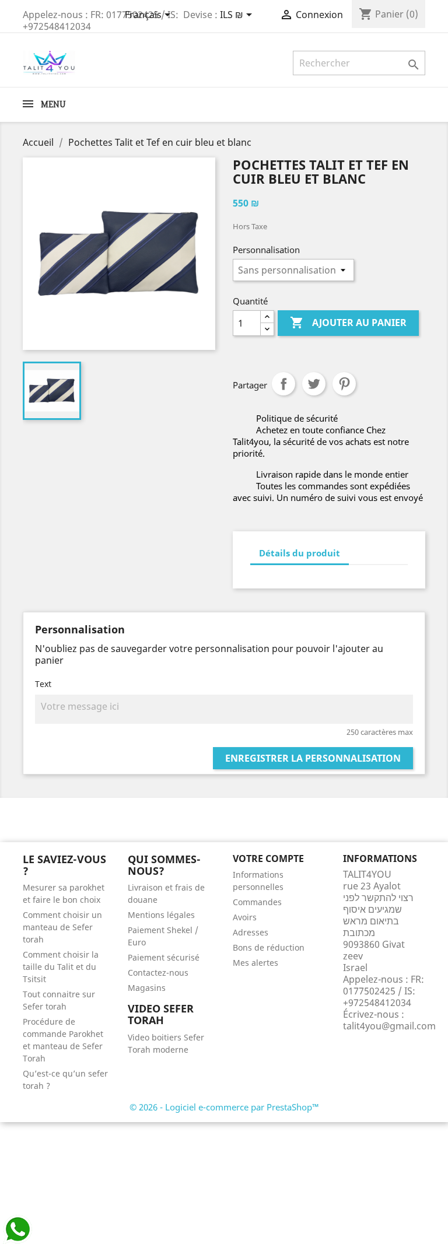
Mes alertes (255, 962)
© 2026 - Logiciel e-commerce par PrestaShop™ (224, 1107)
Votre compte (268, 858)
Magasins (147, 987)
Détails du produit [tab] (299, 553)
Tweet (314, 383)
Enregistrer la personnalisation (313, 758)
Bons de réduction (268, 947)
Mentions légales (161, 914)
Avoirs (245, 917)
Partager (283, 383)
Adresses (250, 932)
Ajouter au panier (348, 323)
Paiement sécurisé (164, 957)
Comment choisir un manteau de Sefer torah (62, 927)
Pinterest (344, 383)
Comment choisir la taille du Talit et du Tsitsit (61, 966)
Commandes (257, 901)
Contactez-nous (158, 972)
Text (43, 683)
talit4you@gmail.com (389, 1025)
